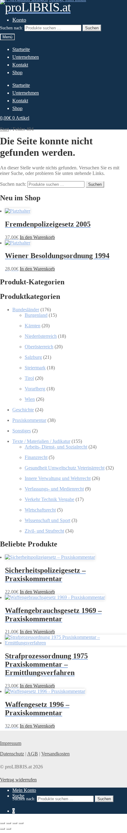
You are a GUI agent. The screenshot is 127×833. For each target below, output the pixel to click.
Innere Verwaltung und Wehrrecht (58, 478)
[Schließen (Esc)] (20, 823)
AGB (32, 753)
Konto (19, 20)
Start (4, 129)
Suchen (92, 28)
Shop (17, 72)
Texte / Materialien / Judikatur (41, 441)
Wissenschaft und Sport (47, 520)
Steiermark (35, 367)
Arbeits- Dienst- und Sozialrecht (56, 446)
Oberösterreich (39, 346)
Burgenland (36, 315)
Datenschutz (12, 753)
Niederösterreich (41, 336)
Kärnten (32, 325)
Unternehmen (25, 57)
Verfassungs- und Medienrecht (54, 488)
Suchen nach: (11, 28)
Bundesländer (25, 309)
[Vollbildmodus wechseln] (8, 823)
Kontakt (20, 64)
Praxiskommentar (29, 420)
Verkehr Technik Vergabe (49, 499)
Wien (30, 399)
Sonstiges (21, 430)
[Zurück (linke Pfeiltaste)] (2, 829)
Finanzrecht (36, 457)
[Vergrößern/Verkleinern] (2, 823)
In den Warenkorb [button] (37, 237)
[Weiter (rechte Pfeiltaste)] (8, 829)
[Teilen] (14, 823)
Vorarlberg (35, 388)
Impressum (10, 743)
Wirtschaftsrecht (40, 509)
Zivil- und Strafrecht (44, 530)
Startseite (21, 49)
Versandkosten (55, 753)
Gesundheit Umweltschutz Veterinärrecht (64, 467)
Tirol (29, 378)
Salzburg (33, 357)
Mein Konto (24, 790)
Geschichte (23, 409)
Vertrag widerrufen (18, 779)
